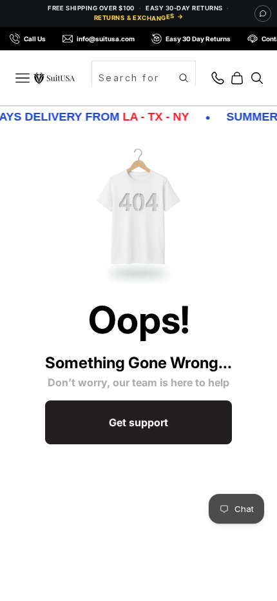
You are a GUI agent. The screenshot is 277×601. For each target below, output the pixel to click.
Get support (138, 422)
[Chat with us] (262, 13)
